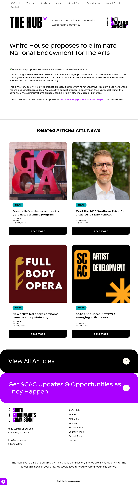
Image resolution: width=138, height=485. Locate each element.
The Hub (31, 3)
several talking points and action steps (82, 99)
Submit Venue (94, 3)
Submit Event (113, 3)
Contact (15, 7)
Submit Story (75, 3)
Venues (59, 3)
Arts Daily (45, 3)
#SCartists (16, 3)
